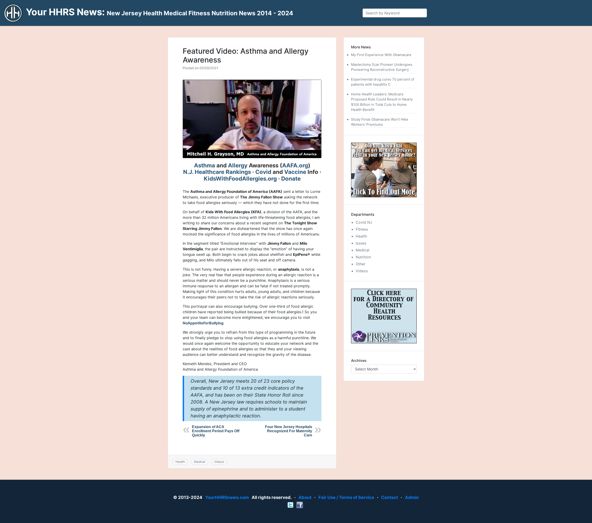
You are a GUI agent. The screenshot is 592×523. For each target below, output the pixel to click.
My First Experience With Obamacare (381, 55)
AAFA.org (295, 165)
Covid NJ (364, 222)
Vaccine (295, 172)
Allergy (237, 165)
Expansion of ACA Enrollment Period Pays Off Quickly (215, 431)
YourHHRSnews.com (227, 497)
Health (180, 461)
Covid (263, 172)
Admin (412, 497)
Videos (219, 461)
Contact (389, 497)
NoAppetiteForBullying (203, 323)
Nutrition (363, 257)
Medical (199, 461)
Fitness (362, 229)
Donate (291, 178)
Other (360, 264)
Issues (361, 243)
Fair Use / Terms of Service (346, 497)
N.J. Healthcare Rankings (217, 172)
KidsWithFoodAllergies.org (240, 178)
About (305, 497)
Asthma (204, 165)
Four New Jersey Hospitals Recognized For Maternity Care (288, 431)
